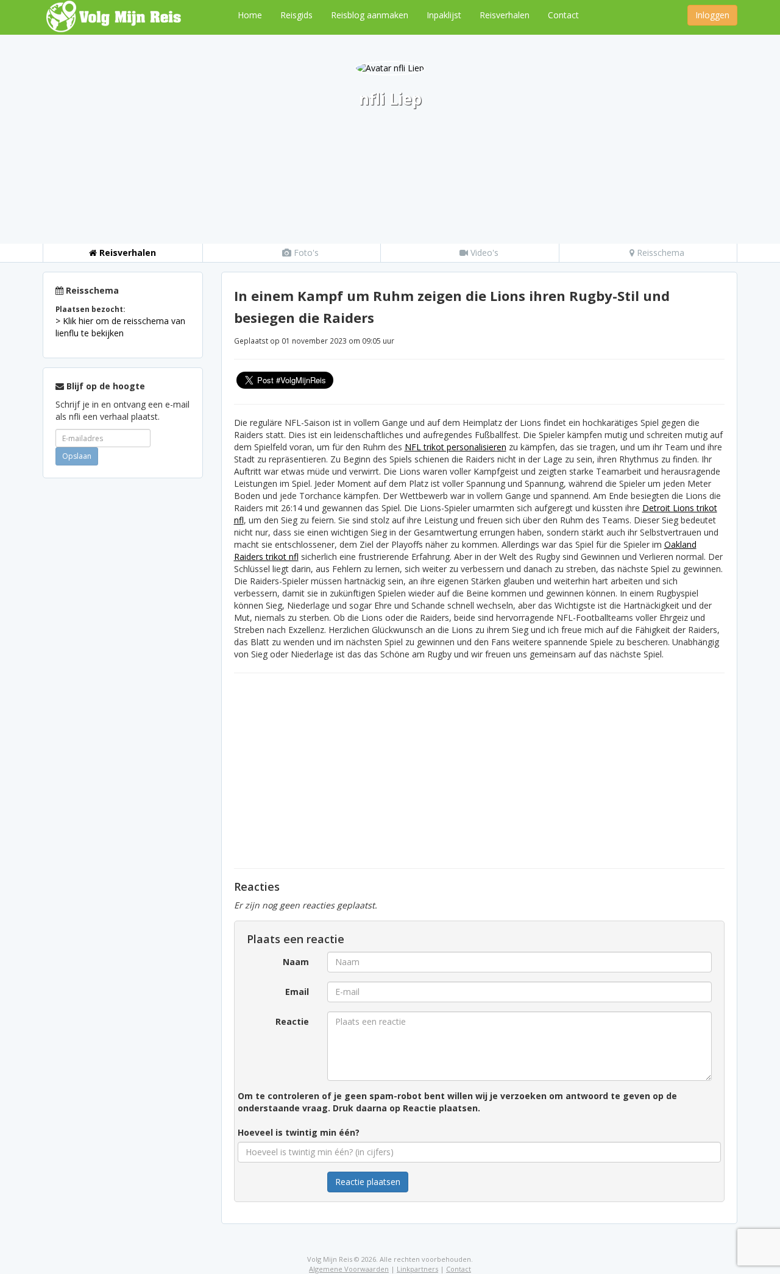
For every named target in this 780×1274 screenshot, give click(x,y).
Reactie (292, 1021)
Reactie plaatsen (367, 1181)
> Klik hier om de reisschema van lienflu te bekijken (120, 327)
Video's (483, 252)
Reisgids (296, 15)
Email (297, 991)
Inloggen (712, 15)
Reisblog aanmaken (369, 15)
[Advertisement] (123, 670)
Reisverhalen (505, 15)
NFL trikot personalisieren (455, 447)
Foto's (305, 252)
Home (250, 15)
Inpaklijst (444, 15)
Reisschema (659, 252)
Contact (563, 15)
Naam (296, 962)
